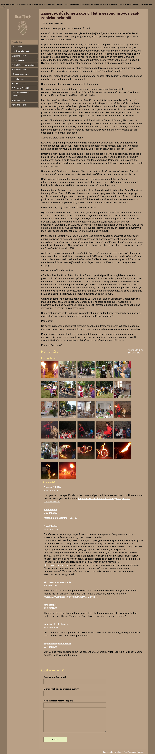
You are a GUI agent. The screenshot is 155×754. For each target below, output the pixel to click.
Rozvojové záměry (19, 100)
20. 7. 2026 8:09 (50, 647)
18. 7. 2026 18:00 (51, 627)
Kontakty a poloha (19, 105)
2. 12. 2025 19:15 (51, 490)
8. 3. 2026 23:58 (50, 586)
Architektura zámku (19, 70)
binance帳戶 (50, 605)
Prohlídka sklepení (19, 83)
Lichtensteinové (18, 60)
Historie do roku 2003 (20, 51)
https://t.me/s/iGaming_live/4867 (61, 517)
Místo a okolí (17, 47)
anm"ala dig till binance (56, 624)
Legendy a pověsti (19, 56)
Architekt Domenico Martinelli (23, 65)
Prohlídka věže (18, 79)
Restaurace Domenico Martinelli (21, 94)
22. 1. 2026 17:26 (51, 529)
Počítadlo (140, 752)
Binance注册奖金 (52, 487)
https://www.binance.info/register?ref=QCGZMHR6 (71, 596)
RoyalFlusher (51, 526)
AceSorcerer (50, 509)
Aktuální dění (17, 42)
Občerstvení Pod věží (20, 88)
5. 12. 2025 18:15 (51, 513)
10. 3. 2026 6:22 (50, 608)
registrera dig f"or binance (57, 643)
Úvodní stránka (23, 23)
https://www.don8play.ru (56, 565)
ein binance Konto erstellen (58, 582)
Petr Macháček (130, 752)
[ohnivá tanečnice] (49, 479)
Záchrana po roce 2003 (21, 74)
